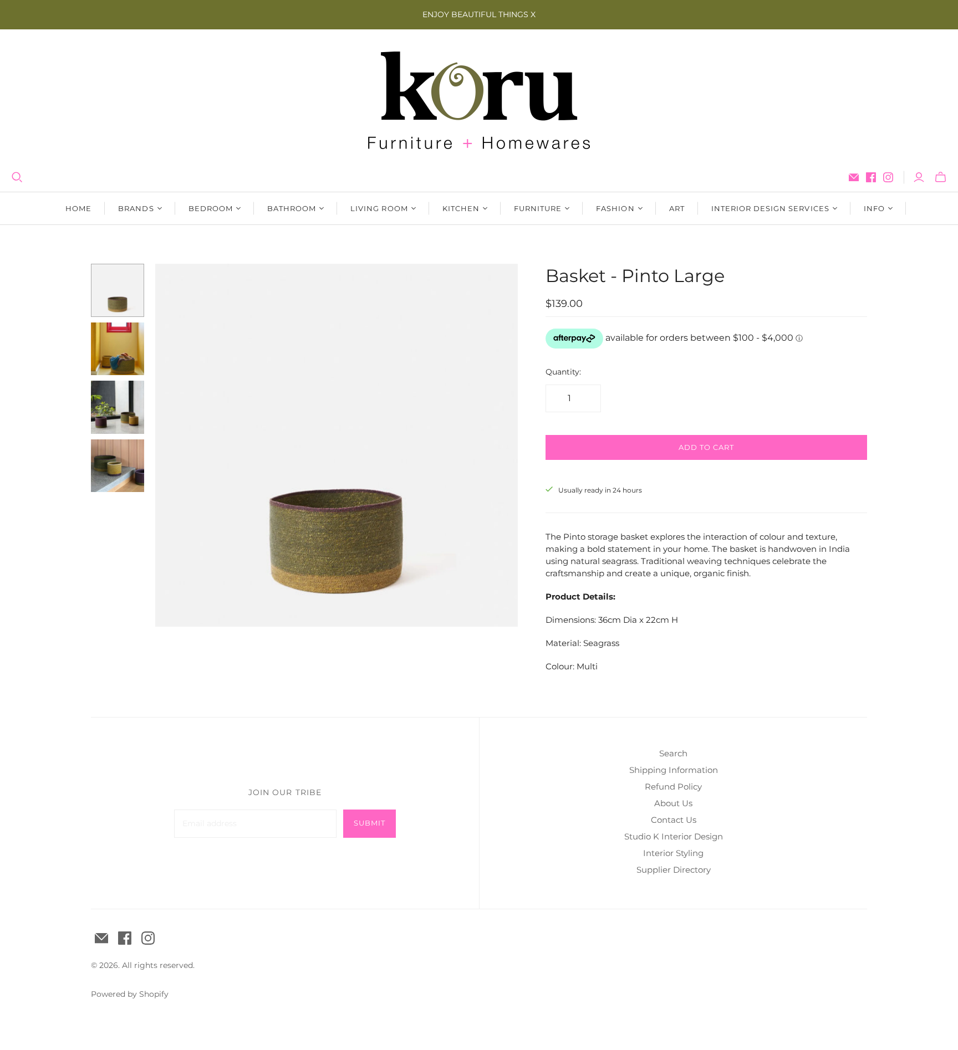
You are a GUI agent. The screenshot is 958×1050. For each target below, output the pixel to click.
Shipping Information (673, 770)
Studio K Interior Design (673, 836)
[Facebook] (871, 177)
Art (677, 208)
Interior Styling (673, 853)
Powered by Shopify (130, 994)
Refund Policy (673, 786)
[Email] (854, 177)
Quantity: (563, 372)
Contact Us (673, 820)
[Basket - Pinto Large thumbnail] (117, 290)
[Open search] (17, 177)
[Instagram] (888, 177)
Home (78, 208)
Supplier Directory (673, 869)
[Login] (919, 177)
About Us (673, 803)
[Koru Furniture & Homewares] (479, 100)
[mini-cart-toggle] (940, 177)
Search (673, 753)
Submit (369, 822)
